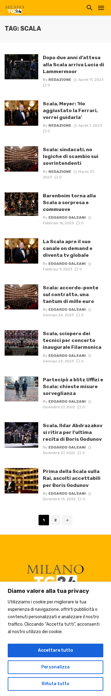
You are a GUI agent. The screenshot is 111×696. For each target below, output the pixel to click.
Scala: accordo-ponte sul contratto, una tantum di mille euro (70, 294)
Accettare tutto (55, 650)
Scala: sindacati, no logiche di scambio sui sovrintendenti (70, 156)
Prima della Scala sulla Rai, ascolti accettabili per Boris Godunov (72, 478)
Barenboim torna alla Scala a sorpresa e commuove (69, 202)
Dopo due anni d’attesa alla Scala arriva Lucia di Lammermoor (73, 64)
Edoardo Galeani (67, 217)
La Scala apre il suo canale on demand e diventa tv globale (67, 248)
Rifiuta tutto (55, 683)
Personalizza (55, 667)
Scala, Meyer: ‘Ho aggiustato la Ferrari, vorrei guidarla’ (70, 110)
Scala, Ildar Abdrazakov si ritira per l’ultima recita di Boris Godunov (72, 432)
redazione (59, 79)
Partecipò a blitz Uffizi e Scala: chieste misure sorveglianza (73, 386)
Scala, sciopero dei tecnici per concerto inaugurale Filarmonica (72, 340)
